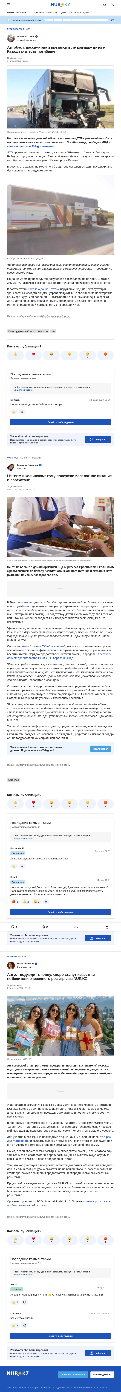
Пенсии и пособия (30, 458)
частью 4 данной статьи (43, 289)
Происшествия (16, 12)
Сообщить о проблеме (73, 1374)
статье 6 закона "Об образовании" (42, 646)
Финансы (12, 458)
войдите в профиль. (24, 390)
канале (27, 602)
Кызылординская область (21, 331)
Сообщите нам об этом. (56, 316)
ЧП (56, 12)
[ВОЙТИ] (112, 5)
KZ (104, 4)
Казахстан (43, 331)
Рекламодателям (102, 1374)
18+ (53, 331)
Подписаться (100, 748)
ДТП (63, 12)
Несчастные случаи (79, 12)
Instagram (100, 439)
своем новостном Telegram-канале (30, 146)
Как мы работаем (16, 956)
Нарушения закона (42, 12)
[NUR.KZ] (60, 4)
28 (15, 1242)
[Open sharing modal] (76, 927)
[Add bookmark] (107, 927)
